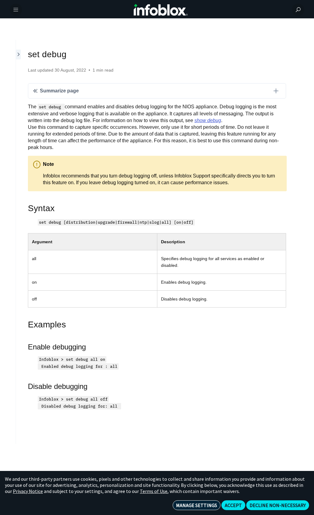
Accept (233, 505)
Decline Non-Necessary (278, 505)
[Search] (298, 10)
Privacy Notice (28, 491)
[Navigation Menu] (16, 10)
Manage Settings (196, 505)
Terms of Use (153, 491)
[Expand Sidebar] (19, 242)
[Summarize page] (276, 91)
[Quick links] (161, 10)
